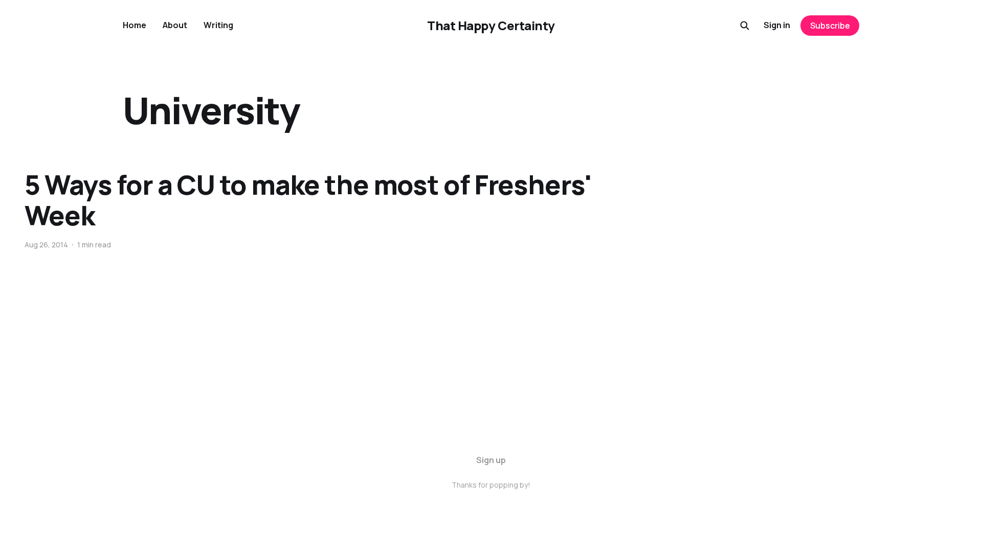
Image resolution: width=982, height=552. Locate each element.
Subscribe (830, 25)
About (175, 25)
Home (134, 25)
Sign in (777, 25)
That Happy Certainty (490, 25)
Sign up (491, 460)
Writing (218, 25)
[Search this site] (744, 25)
